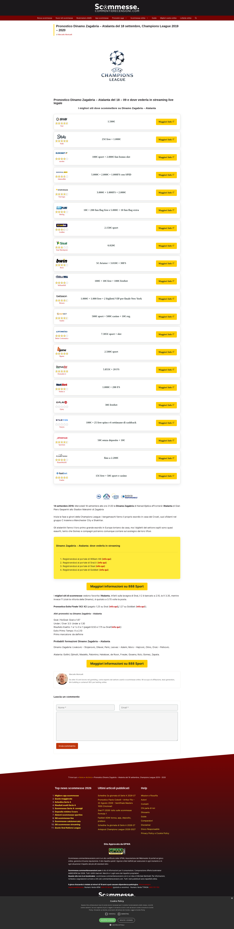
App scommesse (101, 18)
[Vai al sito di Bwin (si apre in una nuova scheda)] (62, 263)
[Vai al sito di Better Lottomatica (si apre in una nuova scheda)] (62, 334)
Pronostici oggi (118, 18)
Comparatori (147, 820)
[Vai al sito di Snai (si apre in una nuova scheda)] (62, 121)
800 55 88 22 (106, 887)
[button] (117, 925)
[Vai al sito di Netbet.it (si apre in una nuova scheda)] (62, 387)
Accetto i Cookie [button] (107, 920)
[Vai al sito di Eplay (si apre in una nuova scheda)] (62, 405)
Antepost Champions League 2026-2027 (117, 829)
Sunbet (61, 321)
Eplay (62, 409)
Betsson (61, 303)
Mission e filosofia (149, 795)
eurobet (61, 161)
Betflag (61, 214)
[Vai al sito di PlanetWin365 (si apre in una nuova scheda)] (62, 458)
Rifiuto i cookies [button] (126, 920)
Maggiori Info (168, 122)
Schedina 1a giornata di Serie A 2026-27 (116, 825)
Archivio (89, 777)
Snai (61, 126)
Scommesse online (138, 18)
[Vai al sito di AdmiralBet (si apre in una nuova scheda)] (62, 174)
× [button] (232, 898)
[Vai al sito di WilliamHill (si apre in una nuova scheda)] (62, 277)
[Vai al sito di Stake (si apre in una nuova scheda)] (62, 139)
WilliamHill (62, 285)
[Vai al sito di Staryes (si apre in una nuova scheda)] (62, 422)
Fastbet (61, 480)
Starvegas (61, 197)
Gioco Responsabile (150, 829)
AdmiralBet (62, 179)
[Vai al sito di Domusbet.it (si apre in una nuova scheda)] (62, 369)
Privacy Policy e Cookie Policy (155, 833)
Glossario (145, 812)
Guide (154, 18)
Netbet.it (62, 392)
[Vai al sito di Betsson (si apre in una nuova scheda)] (62, 298)
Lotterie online (185, 18)
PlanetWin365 (62, 462)
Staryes (61, 427)
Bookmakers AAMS (84, 18)
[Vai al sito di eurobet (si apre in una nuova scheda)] (62, 153)
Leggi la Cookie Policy (138, 910)
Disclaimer (146, 825)
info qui (107, 559)
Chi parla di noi (148, 808)
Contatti (145, 804)
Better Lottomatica (61, 338)
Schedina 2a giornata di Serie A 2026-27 (117, 795)
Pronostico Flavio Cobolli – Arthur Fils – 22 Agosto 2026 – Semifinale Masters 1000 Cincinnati (116, 802)
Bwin (62, 268)
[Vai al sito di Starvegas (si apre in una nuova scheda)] (62, 192)
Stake (62, 144)
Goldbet (62, 232)
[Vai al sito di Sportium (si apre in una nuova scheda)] (62, 440)
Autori (144, 799)
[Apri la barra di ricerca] (196, 18)
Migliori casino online (168, 18)
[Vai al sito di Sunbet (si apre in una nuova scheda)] (61, 316)
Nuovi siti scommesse (64, 18)
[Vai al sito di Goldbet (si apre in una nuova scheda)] (62, 227)
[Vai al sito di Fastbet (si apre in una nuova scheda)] (62, 475)
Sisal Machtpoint (62, 250)
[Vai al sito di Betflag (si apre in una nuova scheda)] (62, 210)
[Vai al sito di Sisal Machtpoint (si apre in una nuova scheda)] (62, 245)
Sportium (62, 445)
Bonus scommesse (44, 18)
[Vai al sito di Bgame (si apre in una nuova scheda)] (62, 351)
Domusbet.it (62, 374)
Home (81, 777)
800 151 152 (154, 887)
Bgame (61, 356)
